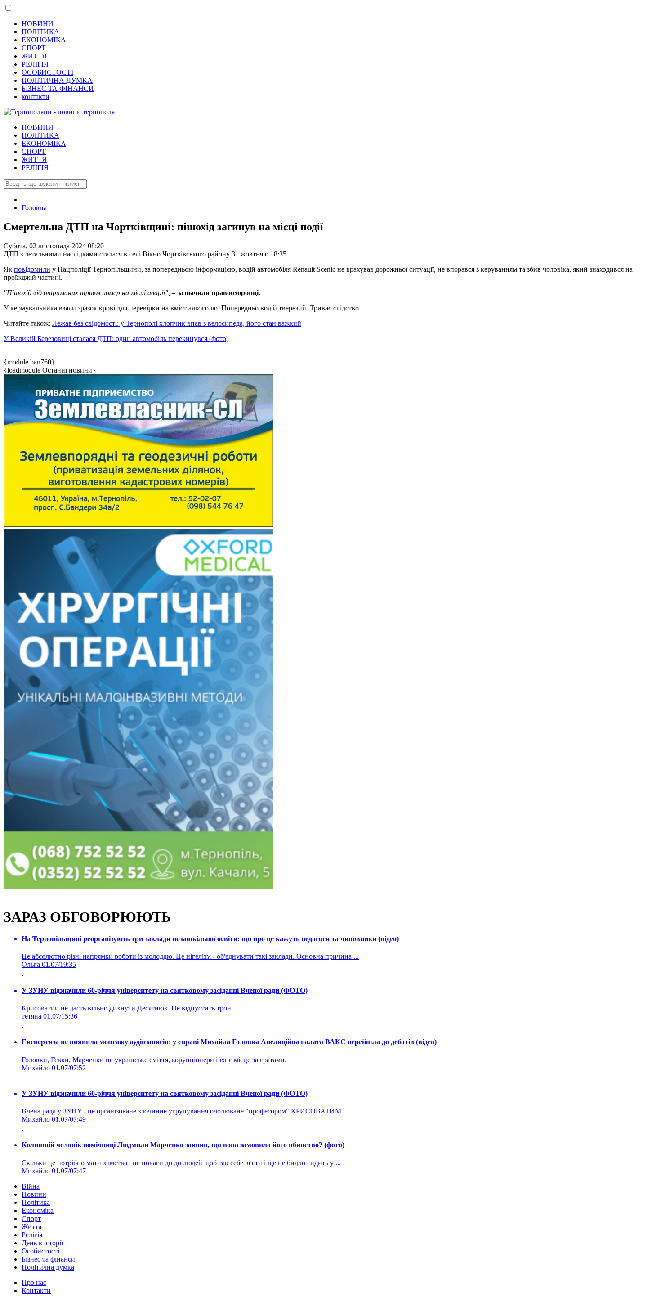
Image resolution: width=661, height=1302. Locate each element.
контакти (35, 96)
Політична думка (48, 1267)
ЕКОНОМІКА (44, 40)
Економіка (38, 1210)
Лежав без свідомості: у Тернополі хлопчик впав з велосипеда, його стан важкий (176, 323)
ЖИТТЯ (34, 56)
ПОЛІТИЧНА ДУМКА (57, 80)
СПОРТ (34, 48)
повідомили (32, 269)
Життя (31, 1226)
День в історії (42, 1243)
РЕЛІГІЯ (35, 64)
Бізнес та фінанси (48, 1259)
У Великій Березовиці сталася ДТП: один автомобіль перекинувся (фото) (116, 338)
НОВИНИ (38, 23)
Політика (36, 1202)
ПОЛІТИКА (40, 32)
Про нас (34, 1282)
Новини (34, 1194)
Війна (31, 1186)
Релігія (32, 1235)
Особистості (40, 1251)
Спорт (31, 1218)
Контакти (36, 1290)
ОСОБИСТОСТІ (47, 72)
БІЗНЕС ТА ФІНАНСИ (58, 88)
